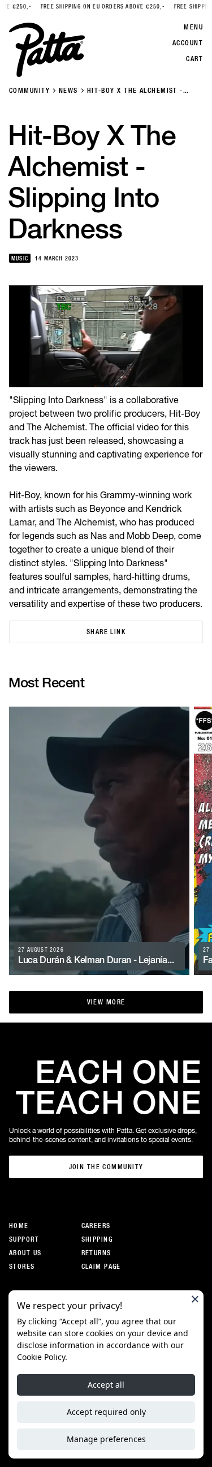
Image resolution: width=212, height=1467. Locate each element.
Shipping (97, 1239)
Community (29, 91)
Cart (194, 59)
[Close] (195, 1298)
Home (19, 1226)
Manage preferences (106, 1439)
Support (24, 1239)
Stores (22, 1267)
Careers (96, 1226)
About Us (25, 1253)
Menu (193, 27)
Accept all (106, 1384)
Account (187, 43)
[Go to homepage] (47, 50)
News (68, 91)
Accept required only (106, 1411)
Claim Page (101, 1267)
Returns (96, 1253)
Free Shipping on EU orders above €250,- (95, 6)
